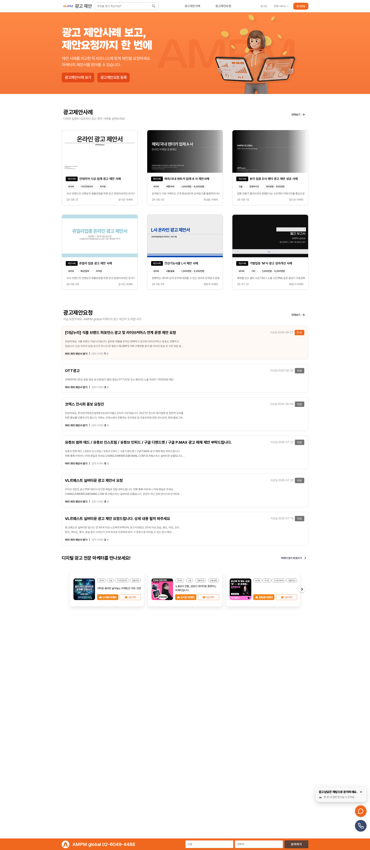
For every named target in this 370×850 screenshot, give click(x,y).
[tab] (192, 6)
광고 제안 (83, 6)
